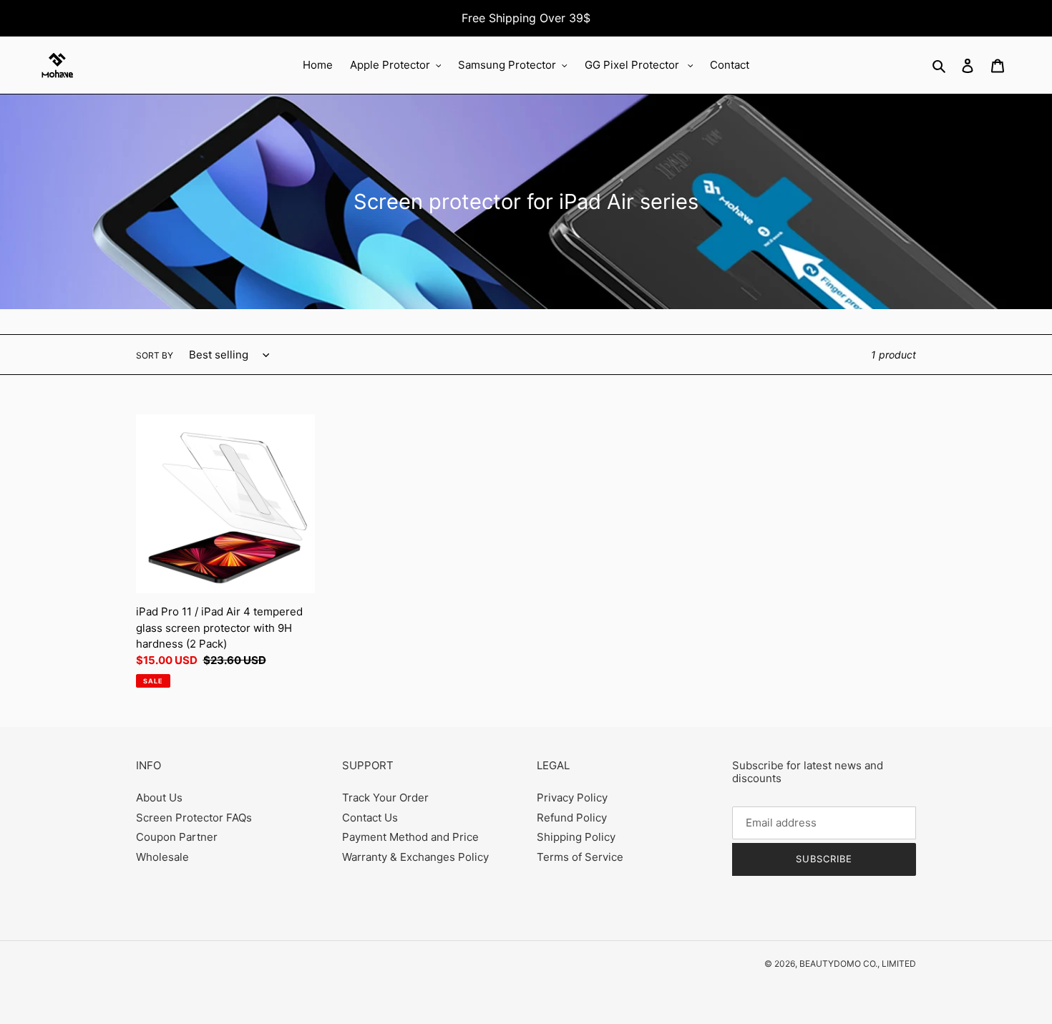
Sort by (154, 355)
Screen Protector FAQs (194, 817)
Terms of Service (580, 857)
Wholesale (162, 857)
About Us (159, 797)
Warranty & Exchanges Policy (415, 857)
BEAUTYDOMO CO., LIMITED (857, 963)
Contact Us (370, 817)
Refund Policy (572, 817)
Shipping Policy (576, 837)
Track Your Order (385, 797)
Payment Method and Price (410, 837)
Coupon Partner (177, 837)
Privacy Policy (572, 797)
